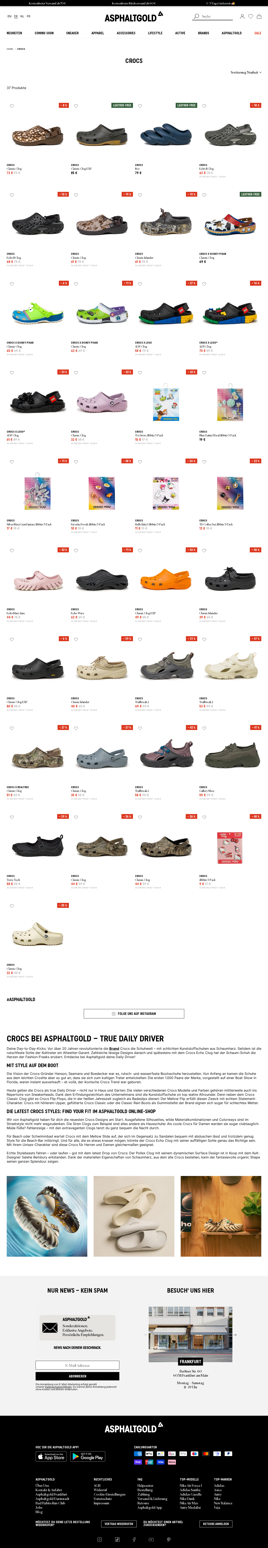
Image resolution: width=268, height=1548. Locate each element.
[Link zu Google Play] (87, 1456)
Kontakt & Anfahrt (49, 1489)
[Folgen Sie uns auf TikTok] (117, 1539)
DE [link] (16, 16)
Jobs (39, 1507)
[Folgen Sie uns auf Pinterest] (169, 1539)
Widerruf (100, 1489)
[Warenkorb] (259, 16)
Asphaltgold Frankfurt (51, 1494)
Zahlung (144, 1494)
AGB (97, 1485)
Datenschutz (103, 1498)
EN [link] (10, 16)
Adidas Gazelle (191, 1494)
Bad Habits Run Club (50, 1503)
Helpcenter (145, 1485)
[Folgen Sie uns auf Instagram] (99, 1539)
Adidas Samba (190, 1489)
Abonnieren (77, 1376)
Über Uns (42, 1485)
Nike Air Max (189, 1503)
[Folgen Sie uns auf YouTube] (151, 1539)
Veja (217, 1507)
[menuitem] (30, 72)
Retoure (143, 1503)
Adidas (219, 1485)
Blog (39, 1511)
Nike (217, 1498)
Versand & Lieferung (153, 1498)
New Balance (223, 1503)
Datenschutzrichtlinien (58, 1386)
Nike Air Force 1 (191, 1485)
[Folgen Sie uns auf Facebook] (134, 1539)
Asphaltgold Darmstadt (52, 1498)
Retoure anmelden (216, 1524)
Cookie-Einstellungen (109, 1494)
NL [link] (22, 16)
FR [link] (28, 16)
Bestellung (145, 1489)
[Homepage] (134, 1427)
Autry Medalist (190, 1507)
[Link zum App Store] (51, 1456)
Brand (114, 1048)
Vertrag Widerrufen (119, 1524)
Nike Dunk (187, 1498)
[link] (134, 16)
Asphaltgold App (150, 1507)
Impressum (101, 1503)
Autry (218, 1494)
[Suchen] (196, 17)
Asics (218, 1489)
